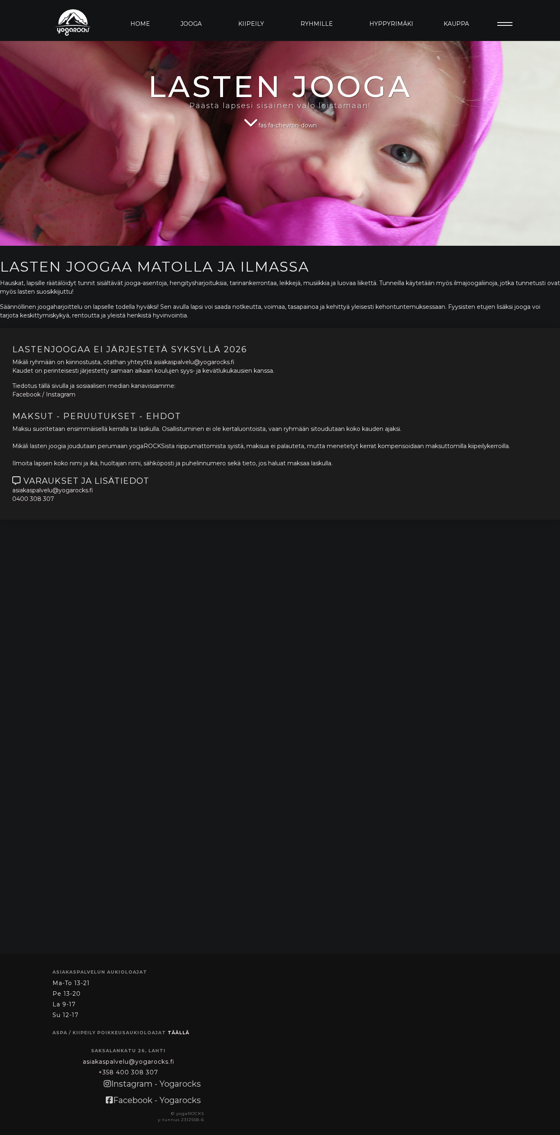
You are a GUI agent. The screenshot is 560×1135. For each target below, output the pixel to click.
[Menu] (502, 24)
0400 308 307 (33, 499)
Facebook (26, 394)
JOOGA (191, 23)
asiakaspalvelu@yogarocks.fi (194, 362)
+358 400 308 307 (128, 1072)
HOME (140, 23)
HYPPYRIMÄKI (391, 23)
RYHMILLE (316, 23)
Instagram (60, 394)
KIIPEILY (251, 23)
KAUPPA (456, 23)
